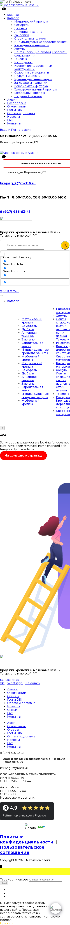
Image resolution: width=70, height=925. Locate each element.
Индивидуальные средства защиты (41, 42)
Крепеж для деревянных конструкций (33, 67)
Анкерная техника (28, 31)
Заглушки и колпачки (30, 82)
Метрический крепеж (31, 21)
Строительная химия (30, 38)
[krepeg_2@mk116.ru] (1, 176)
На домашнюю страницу (23, 455)
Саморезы (22, 25)
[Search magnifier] (65, 245)
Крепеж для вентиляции (33, 79)
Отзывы (13, 696)
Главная (13, 14)
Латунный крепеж (28, 96)
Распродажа (16, 103)
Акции (12, 99)
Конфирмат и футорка (31, 86)
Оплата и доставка (21, 113)
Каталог (13, 18)
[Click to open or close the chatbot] (55, 908)
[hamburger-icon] (1, 295)
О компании (16, 106)
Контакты (14, 123)
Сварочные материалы (31, 72)
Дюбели (20, 28)
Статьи (12, 709)
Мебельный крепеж (29, 93)
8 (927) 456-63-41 (15, 212)
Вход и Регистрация (15, 129)
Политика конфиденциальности (26, 839)
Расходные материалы (31, 45)
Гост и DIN (14, 110)
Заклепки (21, 35)
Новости (13, 116)
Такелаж (20, 59)
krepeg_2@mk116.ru (18, 183)
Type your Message (14, 879)
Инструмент (23, 62)
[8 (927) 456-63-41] (1, 204)
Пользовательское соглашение (22, 850)
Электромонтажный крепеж (35, 89)
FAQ (10, 120)
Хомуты (19, 48)
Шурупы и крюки (27, 76)
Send (4, 883)
